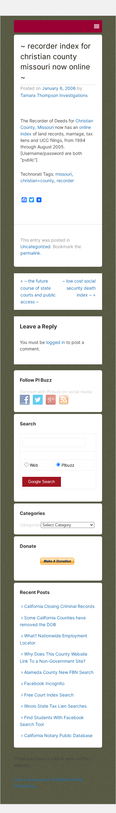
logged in (55, 342)
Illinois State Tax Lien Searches (55, 706)
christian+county (37, 180)
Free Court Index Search (49, 694)
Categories (30, 524)
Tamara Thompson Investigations (54, 95)
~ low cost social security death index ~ (79, 287)
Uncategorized (35, 246)
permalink (30, 253)
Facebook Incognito (44, 683)
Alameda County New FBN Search (58, 672)
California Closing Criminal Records (59, 606)
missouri (63, 174)
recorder (65, 180)
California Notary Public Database (58, 735)
